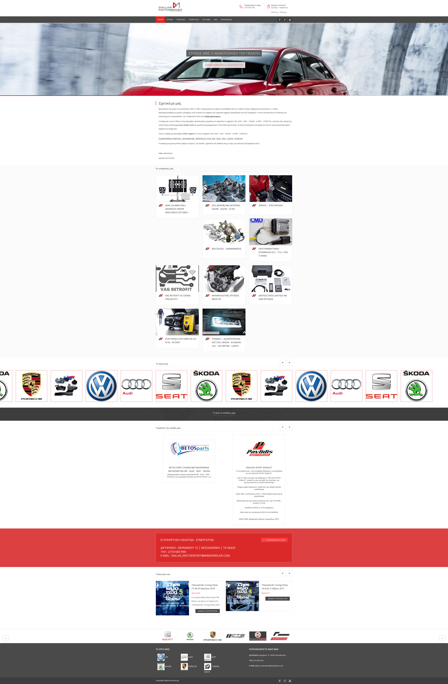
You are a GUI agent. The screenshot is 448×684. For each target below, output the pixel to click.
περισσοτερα (262, 209)
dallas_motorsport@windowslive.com (269, 666)
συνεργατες (194, 19)
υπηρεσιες (180, 19)
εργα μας (206, 19)
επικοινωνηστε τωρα (275, 540)
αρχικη (160, 19)
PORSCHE (192, 666)
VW (166, 657)
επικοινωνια (226, 19)
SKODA (167, 666)
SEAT (213, 657)
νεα (215, 19)
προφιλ (170, 19)
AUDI (190, 657)
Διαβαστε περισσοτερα (207, 611)
